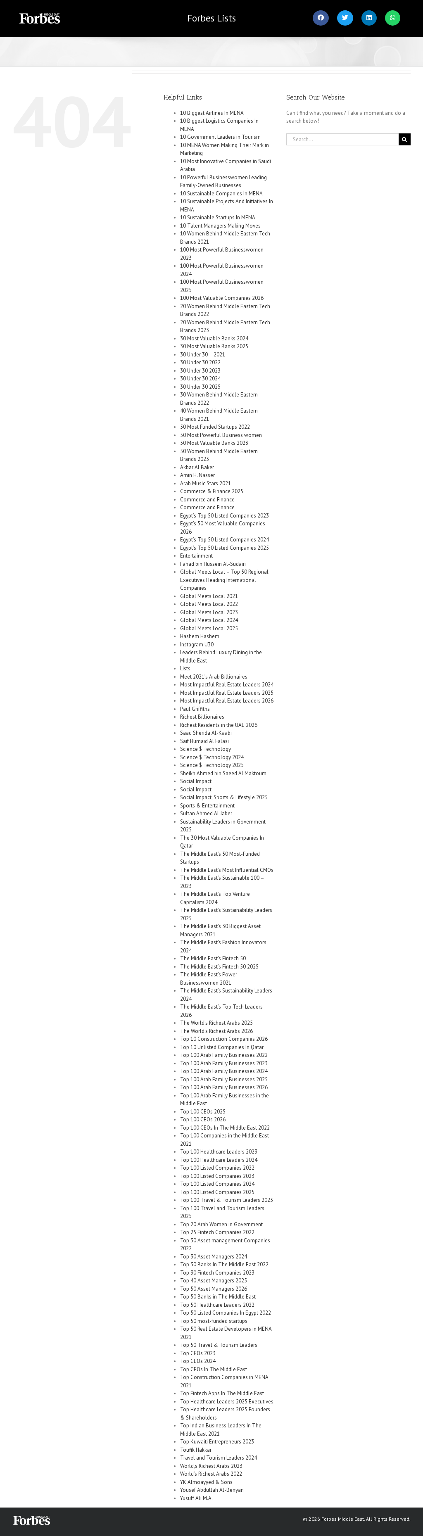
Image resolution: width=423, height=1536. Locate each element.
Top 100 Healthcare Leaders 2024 (218, 1159)
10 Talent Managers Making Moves (220, 225)
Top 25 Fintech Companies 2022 (217, 1232)
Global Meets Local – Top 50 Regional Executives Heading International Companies (224, 579)
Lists (211, 18)
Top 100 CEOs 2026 (203, 1119)
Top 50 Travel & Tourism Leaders (218, 1344)
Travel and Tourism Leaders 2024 (218, 1457)
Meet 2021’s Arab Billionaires (213, 676)
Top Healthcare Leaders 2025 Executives (226, 1401)
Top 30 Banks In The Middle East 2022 (224, 1264)
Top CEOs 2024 (198, 1361)
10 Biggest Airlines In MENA (212, 112)
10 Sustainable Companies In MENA (221, 193)
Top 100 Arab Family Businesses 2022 (224, 1055)
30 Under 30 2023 (200, 370)
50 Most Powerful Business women (221, 435)
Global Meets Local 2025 (209, 628)
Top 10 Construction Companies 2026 (224, 1038)
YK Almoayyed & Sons (206, 1482)
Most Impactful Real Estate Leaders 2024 (226, 684)
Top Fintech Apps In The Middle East (222, 1393)
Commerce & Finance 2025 (211, 491)
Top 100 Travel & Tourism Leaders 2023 (226, 1200)
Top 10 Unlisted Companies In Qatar (222, 1047)
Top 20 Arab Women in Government (221, 1224)
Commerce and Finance (207, 499)
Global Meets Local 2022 (209, 604)
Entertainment (196, 555)
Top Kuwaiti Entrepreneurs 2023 (217, 1441)
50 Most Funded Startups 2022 (215, 426)
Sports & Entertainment (207, 805)
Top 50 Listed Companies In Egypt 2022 (225, 1312)
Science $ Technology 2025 (212, 765)
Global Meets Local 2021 (209, 596)
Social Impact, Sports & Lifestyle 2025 (224, 797)
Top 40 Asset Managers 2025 (213, 1280)
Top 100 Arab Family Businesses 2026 (224, 1087)
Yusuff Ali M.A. (196, 1498)
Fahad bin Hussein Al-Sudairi (213, 563)
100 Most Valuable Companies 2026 (222, 298)
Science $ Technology (205, 749)
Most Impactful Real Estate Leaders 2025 (226, 692)
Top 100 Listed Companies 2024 (217, 1183)
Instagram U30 (197, 644)
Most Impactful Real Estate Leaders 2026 (226, 700)
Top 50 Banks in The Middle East (218, 1296)
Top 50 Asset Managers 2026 (213, 1288)
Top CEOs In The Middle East (213, 1369)
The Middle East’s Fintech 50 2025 (219, 966)
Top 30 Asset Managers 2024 (213, 1256)
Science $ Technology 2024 (212, 757)
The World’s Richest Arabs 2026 (216, 1031)
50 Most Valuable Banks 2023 (214, 442)
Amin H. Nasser (197, 475)
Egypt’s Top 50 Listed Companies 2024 (224, 539)
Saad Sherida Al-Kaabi (206, 732)
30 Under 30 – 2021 (202, 354)
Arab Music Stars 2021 (205, 483)
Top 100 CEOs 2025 (203, 1111)
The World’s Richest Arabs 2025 (216, 1022)
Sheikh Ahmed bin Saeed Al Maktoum (223, 773)
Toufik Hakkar (196, 1449)
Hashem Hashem (199, 636)
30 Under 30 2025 (200, 386)
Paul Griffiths (195, 708)
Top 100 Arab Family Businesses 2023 (224, 1063)
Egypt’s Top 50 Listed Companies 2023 (224, 515)
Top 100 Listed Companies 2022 (217, 1167)
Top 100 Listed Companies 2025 (217, 1192)
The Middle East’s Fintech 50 (213, 958)
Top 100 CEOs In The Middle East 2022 (225, 1127)
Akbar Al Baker (197, 467)
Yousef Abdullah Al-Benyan (212, 1489)
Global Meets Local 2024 (209, 620)
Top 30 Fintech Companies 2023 (217, 1272)
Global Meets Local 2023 (209, 612)
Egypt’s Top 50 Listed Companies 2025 (224, 547)
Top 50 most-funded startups (213, 1321)
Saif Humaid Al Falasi (204, 741)
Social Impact (196, 781)
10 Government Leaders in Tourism (220, 136)
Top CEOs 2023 (198, 1353)
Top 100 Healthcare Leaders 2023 (218, 1151)
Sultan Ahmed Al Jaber (206, 813)
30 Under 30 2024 (200, 378)
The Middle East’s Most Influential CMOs (226, 870)
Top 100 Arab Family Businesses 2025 (224, 1079)
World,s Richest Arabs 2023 (211, 1466)
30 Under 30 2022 (200, 362)
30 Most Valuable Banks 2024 (214, 338)
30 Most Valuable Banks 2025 (214, 346)
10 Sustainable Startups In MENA (217, 217)
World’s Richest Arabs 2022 (211, 1473)
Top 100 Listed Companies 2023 (217, 1176)
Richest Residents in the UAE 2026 (218, 725)
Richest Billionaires (202, 716)
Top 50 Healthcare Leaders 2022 (217, 1304)
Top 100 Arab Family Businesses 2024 (224, 1071)
